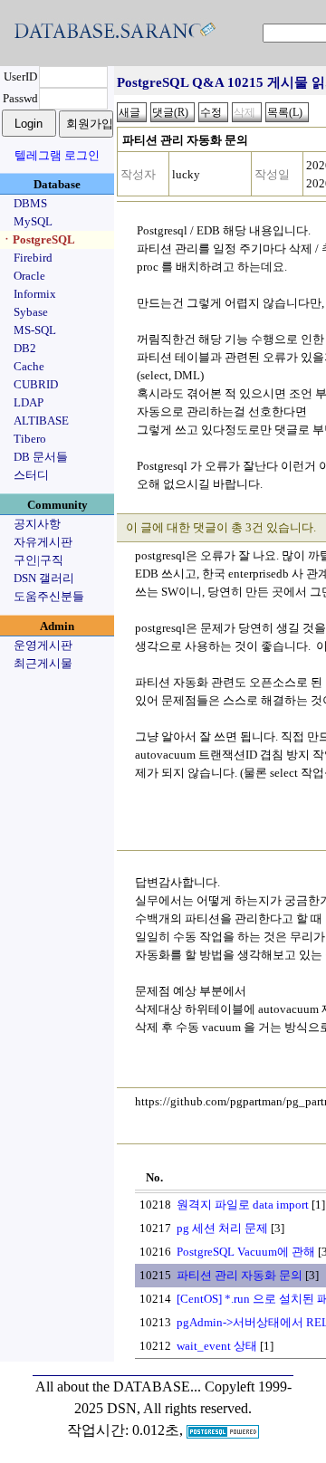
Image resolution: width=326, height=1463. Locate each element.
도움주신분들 (49, 596)
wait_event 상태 (217, 1346)
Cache (29, 366)
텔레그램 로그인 (57, 155)
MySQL (33, 221)
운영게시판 (43, 645)
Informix (35, 294)
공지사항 (37, 524)
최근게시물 (43, 663)
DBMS (30, 203)
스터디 (31, 475)
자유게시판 (43, 542)
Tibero (30, 438)
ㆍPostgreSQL (38, 239)
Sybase (31, 312)
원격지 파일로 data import (243, 1204)
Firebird (33, 257)
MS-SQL (35, 330)
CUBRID (36, 384)
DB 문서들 (41, 457)
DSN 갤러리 (44, 578)
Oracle (29, 275)
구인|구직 (38, 560)
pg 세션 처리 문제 (222, 1228)
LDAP (28, 402)
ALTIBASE (41, 420)
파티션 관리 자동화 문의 (239, 1275)
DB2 (25, 348)
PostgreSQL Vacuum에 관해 (246, 1251)
